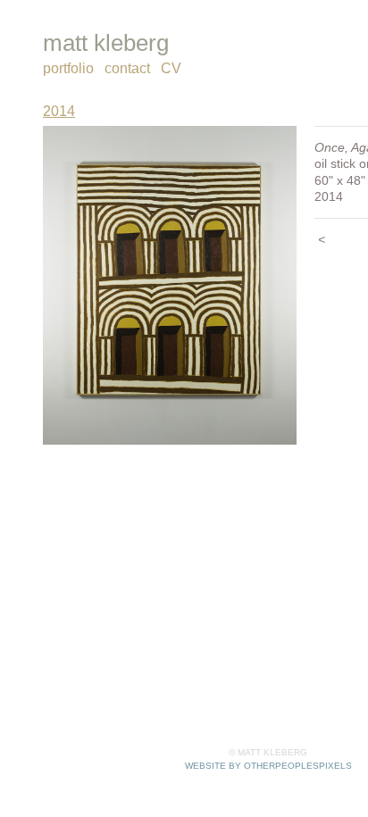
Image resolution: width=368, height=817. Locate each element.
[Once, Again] (170, 286)
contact (127, 69)
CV (170, 69)
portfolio (68, 69)
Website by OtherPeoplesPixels (268, 766)
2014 (56, 111)
